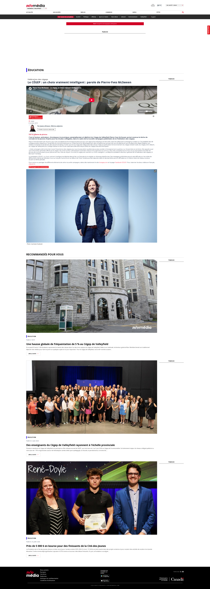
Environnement (132, 17)
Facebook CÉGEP (120, 162)
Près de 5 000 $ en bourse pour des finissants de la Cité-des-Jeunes (66, 546)
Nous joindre (44, 570)
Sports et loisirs (103, 17)
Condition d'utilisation (47, 580)
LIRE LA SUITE (32, 353)
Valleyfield (143, 17)
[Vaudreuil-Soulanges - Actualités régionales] (35, 5)
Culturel (123, 17)
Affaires (93, 17)
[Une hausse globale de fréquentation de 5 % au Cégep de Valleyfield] (91, 296)
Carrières (43, 574)
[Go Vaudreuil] (32, 576)
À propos (43, 572)
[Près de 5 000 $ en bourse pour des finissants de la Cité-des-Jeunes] (91, 498)
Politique (86, 17)
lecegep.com (103, 162)
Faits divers (114, 17)
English (153, 17)
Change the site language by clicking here (105, 23)
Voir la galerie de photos (38, 134)
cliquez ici (32, 164)
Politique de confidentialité (49, 578)
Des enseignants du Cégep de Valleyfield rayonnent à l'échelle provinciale (70, 445)
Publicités (43, 576)
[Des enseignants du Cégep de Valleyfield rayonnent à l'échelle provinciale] (91, 397)
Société (78, 17)
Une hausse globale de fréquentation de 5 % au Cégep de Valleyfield (67, 344)
